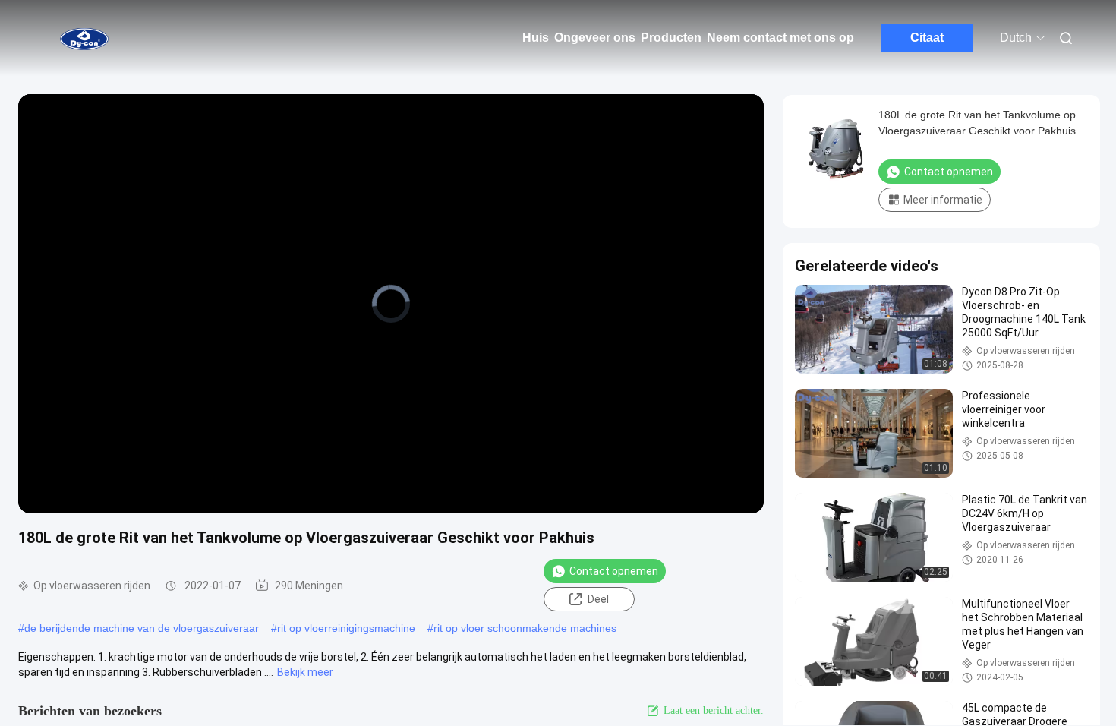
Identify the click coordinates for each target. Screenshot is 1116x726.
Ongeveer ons (594, 37)
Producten (671, 37)
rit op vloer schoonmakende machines (524, 628)
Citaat (927, 37)
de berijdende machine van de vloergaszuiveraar (141, 628)
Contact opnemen (613, 571)
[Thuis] (83, 38)
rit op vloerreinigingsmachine (346, 628)
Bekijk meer (305, 672)
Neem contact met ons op (780, 37)
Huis (535, 37)
